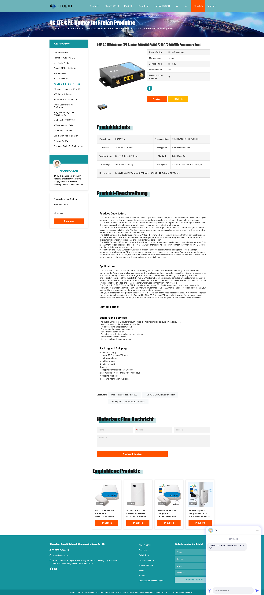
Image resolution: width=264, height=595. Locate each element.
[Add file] (209, 591)
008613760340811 (62, 207)
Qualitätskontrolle (146, 560)
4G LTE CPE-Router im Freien (76, 28)
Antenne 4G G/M (61, 141)
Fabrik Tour (144, 555)
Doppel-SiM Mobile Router (65, 68)
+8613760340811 (72, 213)
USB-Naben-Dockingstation (66, 136)
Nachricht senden (132, 454)
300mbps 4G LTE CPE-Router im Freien (128, 402)
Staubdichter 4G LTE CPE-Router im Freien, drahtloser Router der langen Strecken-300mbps (136, 513)
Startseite (94, 6)
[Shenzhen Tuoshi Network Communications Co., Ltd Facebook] (149, 88)
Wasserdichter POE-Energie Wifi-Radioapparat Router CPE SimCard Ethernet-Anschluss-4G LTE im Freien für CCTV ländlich (168, 513)
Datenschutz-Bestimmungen (151, 580)
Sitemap (142, 575)
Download (143, 6)
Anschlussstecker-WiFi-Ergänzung (64, 106)
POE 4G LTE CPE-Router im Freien (160, 395)
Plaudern (198, 6)
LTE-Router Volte (61, 63)
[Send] (257, 591)
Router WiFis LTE (61, 52)
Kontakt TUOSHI (162, 6)
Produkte (128, 6)
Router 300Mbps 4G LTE (64, 58)
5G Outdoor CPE (61, 79)
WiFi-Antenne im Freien (64, 125)
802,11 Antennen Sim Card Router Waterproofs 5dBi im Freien (104, 513)
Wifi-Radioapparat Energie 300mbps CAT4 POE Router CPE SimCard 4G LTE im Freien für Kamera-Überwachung (200, 513)
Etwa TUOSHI (112, 6)
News (141, 570)
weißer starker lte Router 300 (124, 395)
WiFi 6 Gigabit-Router (63, 94)
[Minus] (257, 530)
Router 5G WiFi (60, 73)
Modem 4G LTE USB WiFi (64, 120)
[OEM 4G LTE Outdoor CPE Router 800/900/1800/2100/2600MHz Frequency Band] (121, 74)
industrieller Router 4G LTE (65, 99)
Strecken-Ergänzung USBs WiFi (67, 89)
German (211, 6)
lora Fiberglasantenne (64, 130)
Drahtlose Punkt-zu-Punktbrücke (68, 146)
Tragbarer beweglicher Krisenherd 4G (64, 113)
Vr (177, 6)
